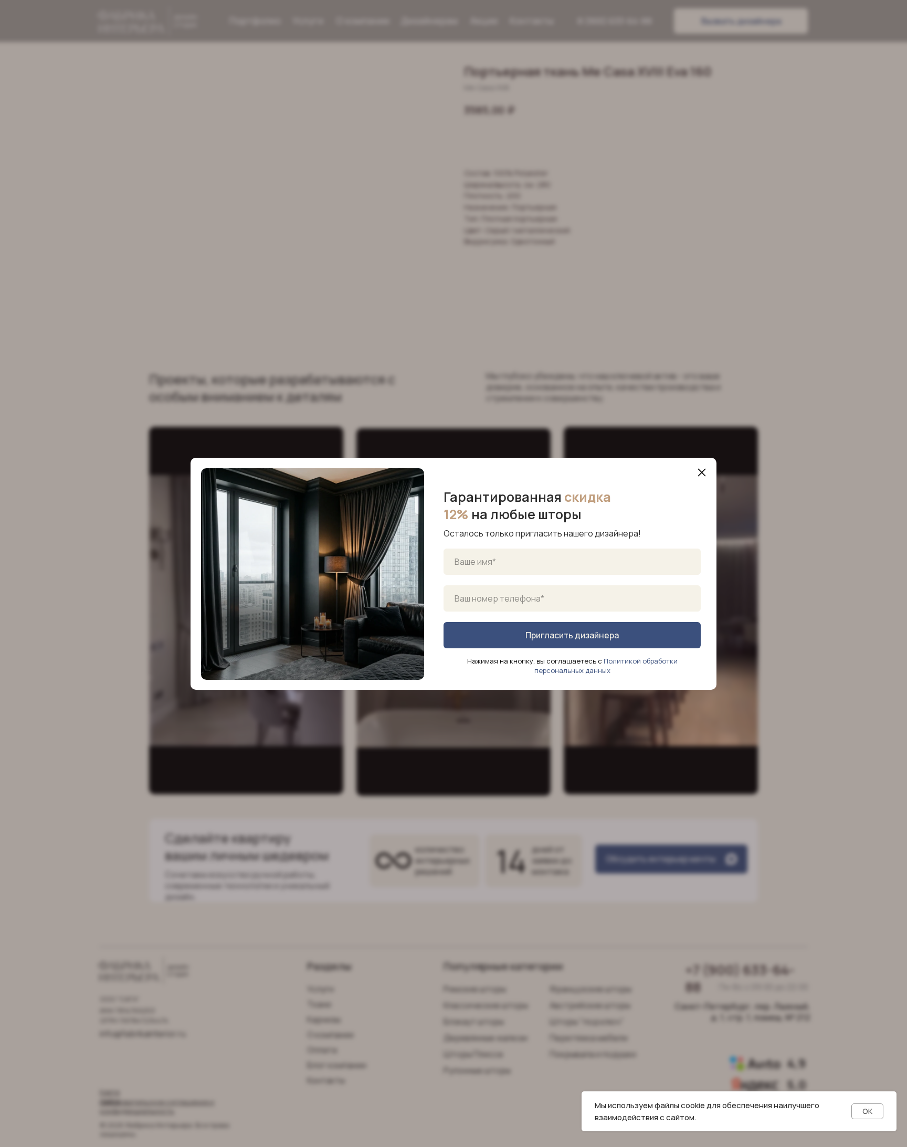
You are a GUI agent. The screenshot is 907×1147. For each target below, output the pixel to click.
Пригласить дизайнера (572, 635)
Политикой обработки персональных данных (606, 665)
